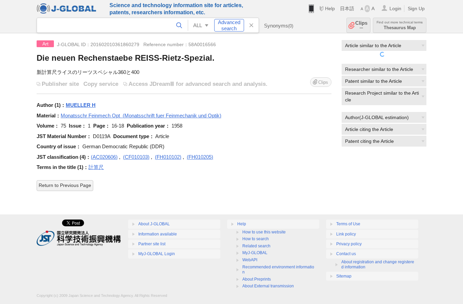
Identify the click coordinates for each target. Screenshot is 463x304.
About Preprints (256, 279)
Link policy (346, 234)
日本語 (347, 8)
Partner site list (151, 244)
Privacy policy (349, 244)
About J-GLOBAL (154, 224)
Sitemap (343, 276)
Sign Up (416, 8)
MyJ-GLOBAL (254, 252)
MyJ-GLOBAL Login (156, 253)
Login (395, 8)
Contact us (346, 253)
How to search (255, 238)
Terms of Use (348, 224)
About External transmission (268, 286)
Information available (157, 234)
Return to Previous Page (65, 185)
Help (330, 8)
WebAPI (249, 260)
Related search (256, 246)
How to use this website (264, 232)
